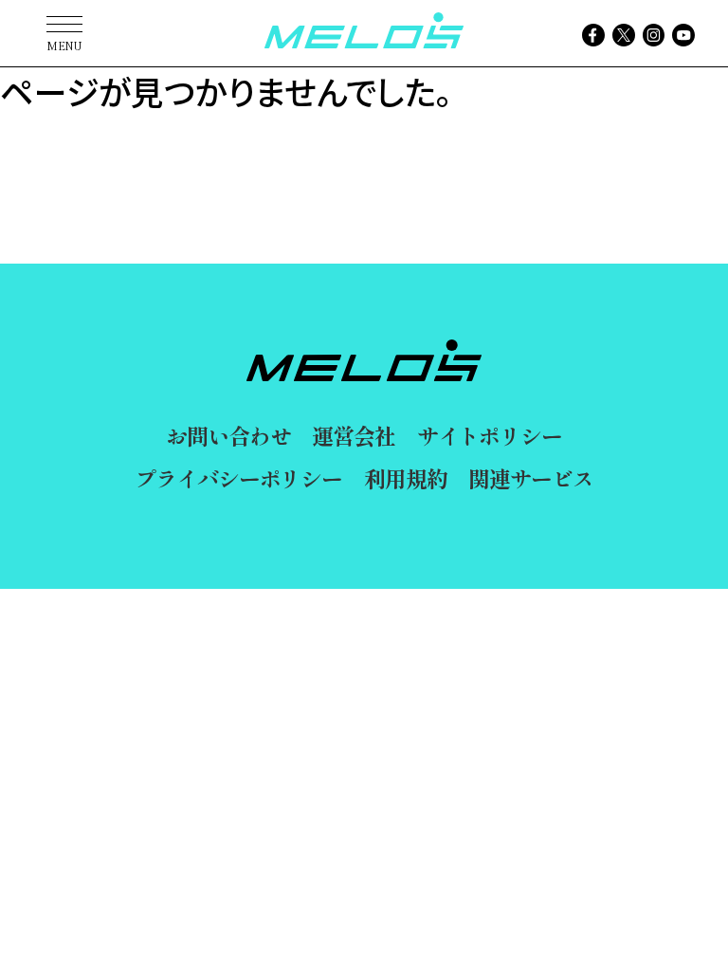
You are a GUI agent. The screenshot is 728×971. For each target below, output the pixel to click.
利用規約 (405, 478)
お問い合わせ (228, 435)
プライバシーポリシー (238, 478)
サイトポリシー (489, 435)
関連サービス (530, 478)
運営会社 (353, 435)
